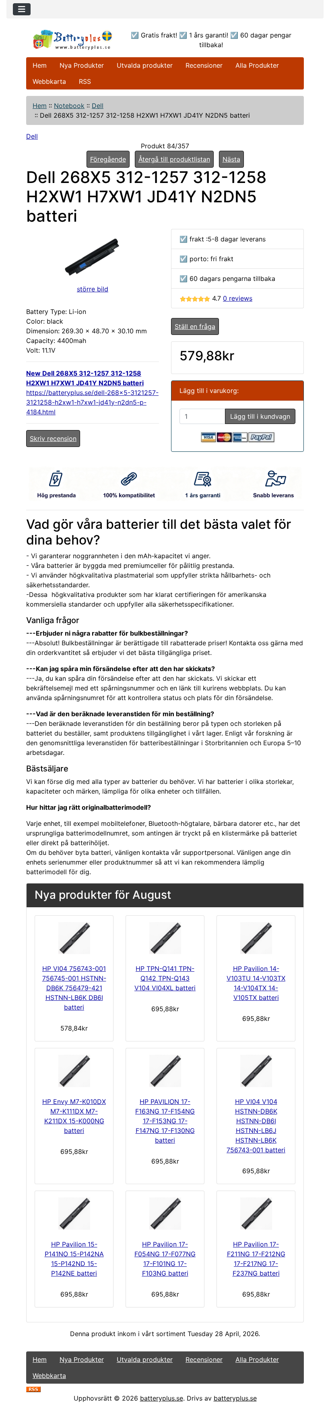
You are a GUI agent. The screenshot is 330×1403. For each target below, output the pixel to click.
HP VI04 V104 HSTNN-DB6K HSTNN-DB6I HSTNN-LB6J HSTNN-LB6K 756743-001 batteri (256, 1125)
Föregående (108, 159)
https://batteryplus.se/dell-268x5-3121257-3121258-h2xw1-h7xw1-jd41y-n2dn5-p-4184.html (92, 402)
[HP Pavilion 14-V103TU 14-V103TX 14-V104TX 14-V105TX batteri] (256, 938)
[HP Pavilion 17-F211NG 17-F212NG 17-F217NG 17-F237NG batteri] (256, 1213)
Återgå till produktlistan (174, 159)
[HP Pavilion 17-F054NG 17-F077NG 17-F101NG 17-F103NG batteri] (165, 1213)
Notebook (69, 106)
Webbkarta (49, 81)
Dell (97, 106)
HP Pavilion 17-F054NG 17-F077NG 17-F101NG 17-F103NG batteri (165, 1258)
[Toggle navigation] (22, 9)
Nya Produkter (82, 65)
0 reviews (237, 298)
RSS (85, 81)
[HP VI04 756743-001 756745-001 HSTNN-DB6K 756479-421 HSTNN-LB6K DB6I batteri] (74, 938)
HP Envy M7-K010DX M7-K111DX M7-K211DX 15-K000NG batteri (74, 1116)
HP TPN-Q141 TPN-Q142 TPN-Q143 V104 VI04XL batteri (165, 978)
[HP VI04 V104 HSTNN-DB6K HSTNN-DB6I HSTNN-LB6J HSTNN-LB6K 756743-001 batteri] (256, 1071)
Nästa (231, 159)
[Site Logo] (73, 40)
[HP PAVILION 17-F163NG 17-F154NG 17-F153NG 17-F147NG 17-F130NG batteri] (165, 1071)
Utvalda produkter (145, 65)
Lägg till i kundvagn (260, 416)
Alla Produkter (257, 65)
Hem (40, 65)
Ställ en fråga (195, 326)
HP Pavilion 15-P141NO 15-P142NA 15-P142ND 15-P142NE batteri (74, 1258)
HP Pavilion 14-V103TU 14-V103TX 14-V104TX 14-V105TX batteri (256, 983)
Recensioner (204, 65)
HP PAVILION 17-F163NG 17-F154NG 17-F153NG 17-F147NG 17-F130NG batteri (165, 1120)
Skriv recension (53, 438)
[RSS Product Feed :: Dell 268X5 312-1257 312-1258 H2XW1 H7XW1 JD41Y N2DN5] (33, 1388)
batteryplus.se (161, 1398)
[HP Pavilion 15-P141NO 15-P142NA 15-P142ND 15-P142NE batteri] (74, 1213)
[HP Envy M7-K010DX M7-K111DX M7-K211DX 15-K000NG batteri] (74, 1071)
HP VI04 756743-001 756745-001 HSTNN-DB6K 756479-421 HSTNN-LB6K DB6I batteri (74, 987)
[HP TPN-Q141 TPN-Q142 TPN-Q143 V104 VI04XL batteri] (165, 938)
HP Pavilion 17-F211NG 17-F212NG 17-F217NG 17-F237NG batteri (256, 1258)
